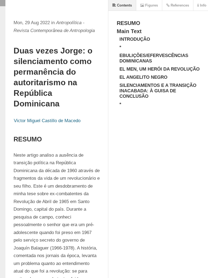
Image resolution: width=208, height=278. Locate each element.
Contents (124, 5)
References (179, 5)
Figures (151, 5)
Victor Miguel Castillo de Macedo (47, 120)
